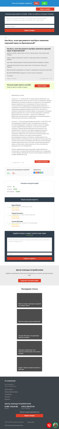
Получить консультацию (30, 281)
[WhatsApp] (40, 172)
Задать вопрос (45, 9)
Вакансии (7, 399)
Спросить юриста (43, 161)
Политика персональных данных (14, 425)
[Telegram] (42, 172)
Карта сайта (30, 422)
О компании (8, 394)
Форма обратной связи (11, 392)
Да (44, 3)
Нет (36, 3)
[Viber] (38, 172)
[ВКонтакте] (34, 172)
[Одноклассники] (36, 172)
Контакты (7, 397)
